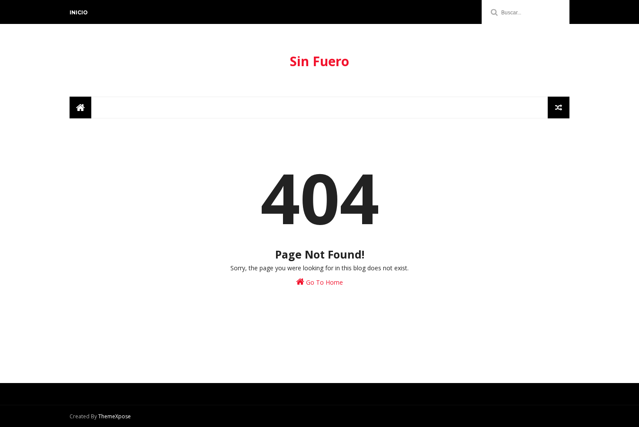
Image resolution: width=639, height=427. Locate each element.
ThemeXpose (114, 416)
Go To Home (323, 282)
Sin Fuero (319, 61)
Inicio (79, 12)
